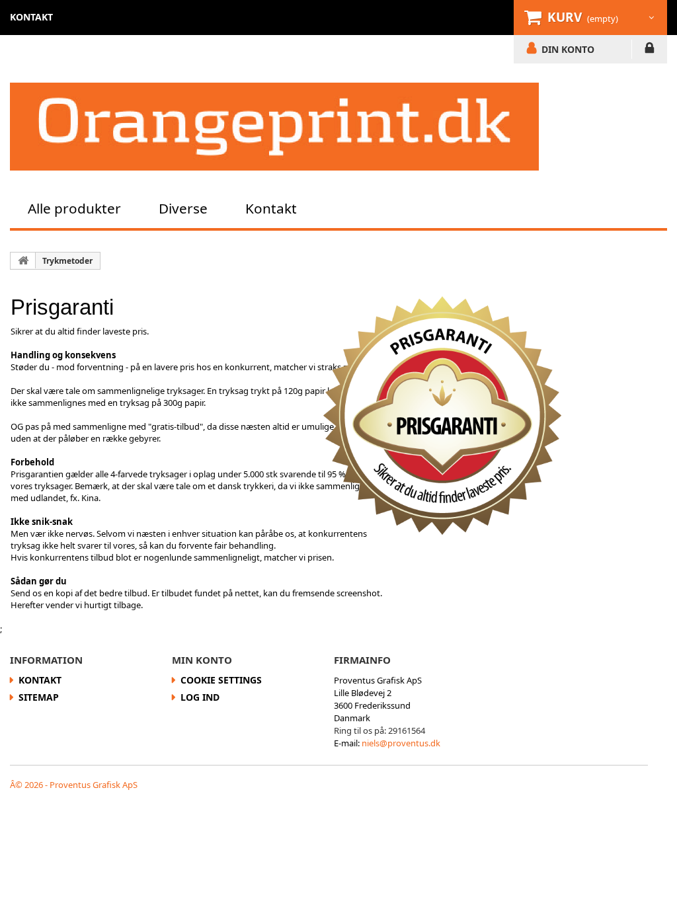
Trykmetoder (67, 260)
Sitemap (39, 697)
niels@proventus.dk (401, 743)
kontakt (31, 17)
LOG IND (649, 50)
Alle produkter (74, 208)
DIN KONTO (567, 49)
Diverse (183, 208)
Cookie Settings (221, 680)
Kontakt (271, 208)
